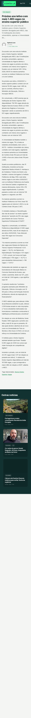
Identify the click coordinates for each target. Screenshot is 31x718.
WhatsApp (25, 381)
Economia (8, 445)
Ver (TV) (22, 3)
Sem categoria (6, 12)
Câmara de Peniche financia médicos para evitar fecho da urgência (15, 480)
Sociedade (8, 475)
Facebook (12, 381)
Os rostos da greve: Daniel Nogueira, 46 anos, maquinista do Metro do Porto (15, 450)
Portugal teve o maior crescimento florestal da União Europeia (15, 420)
